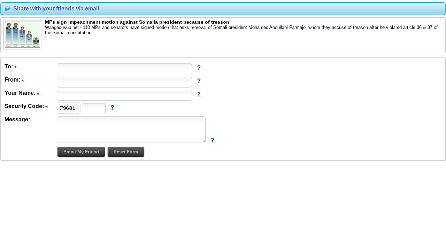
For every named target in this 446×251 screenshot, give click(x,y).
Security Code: (25, 106)
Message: (17, 119)
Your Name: (21, 93)
